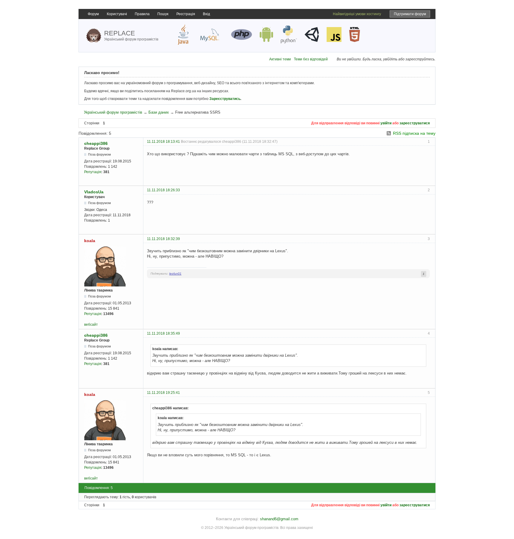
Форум (93, 14)
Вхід (206, 14)
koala (89, 240)
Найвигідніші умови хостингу (357, 14)
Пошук (162, 14)
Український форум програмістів (113, 112)
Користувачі (117, 14)
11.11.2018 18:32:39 (163, 239)
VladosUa (94, 191)
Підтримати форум (410, 14)
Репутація (92, 172)
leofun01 (175, 273)
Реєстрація (185, 14)
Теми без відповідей (311, 59)
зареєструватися (414, 123)
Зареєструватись (224, 99)
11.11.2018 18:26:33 (163, 190)
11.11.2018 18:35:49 (163, 333)
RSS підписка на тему (414, 133)
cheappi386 (96, 143)
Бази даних (158, 112)
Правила (142, 14)
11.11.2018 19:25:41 (163, 393)
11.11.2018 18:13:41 (163, 142)
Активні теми (280, 59)
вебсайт (91, 324)
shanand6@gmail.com (279, 519)
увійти (385, 123)
